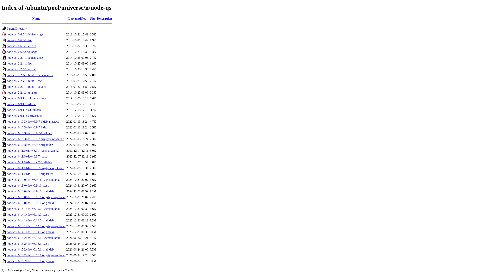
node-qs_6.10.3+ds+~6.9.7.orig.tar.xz (30, 144)
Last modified (77, 18)
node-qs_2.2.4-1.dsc (19, 63)
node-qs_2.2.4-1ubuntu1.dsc (24, 81)
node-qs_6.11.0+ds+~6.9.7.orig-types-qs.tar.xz (35, 168)
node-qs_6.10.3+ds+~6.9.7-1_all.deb (29, 133)
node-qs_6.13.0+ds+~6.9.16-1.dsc (28, 185)
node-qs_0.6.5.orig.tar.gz (22, 51)
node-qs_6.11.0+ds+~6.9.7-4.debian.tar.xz (33, 150)
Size (92, 18)
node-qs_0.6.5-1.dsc (19, 40)
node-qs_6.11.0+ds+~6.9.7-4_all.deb (29, 162)
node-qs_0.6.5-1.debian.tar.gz (25, 34)
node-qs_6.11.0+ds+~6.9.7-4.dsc (27, 156)
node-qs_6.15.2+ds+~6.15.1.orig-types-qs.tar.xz (36, 255)
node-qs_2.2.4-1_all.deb (21, 69)
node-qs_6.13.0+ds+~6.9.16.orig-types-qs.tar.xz (36, 197)
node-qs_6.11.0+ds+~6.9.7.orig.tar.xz (30, 174)
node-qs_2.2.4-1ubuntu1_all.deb (26, 86)
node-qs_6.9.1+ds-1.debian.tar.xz (27, 98)
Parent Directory (17, 28)
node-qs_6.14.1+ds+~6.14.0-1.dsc (28, 214)
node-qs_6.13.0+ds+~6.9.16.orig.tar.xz (30, 203)
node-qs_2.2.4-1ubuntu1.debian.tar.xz (30, 75)
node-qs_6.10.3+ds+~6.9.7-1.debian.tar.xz (33, 121)
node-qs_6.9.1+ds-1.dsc (21, 104)
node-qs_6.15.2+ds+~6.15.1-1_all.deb (30, 249)
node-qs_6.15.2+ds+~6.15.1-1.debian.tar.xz (33, 237)
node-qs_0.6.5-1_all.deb (21, 46)
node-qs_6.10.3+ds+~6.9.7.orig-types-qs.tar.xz (35, 139)
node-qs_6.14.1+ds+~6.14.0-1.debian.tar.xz (33, 208)
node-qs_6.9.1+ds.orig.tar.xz (24, 115)
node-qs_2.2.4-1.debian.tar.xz (25, 57)
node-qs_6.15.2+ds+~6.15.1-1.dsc (28, 243)
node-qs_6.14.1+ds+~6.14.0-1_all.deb (30, 220)
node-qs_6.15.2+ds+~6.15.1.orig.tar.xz (30, 261)
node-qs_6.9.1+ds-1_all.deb (24, 110)
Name (36, 18)
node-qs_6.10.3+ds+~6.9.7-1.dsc (27, 127)
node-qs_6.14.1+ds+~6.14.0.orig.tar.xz (30, 232)
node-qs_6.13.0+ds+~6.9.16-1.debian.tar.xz (33, 179)
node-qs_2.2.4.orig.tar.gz (22, 92)
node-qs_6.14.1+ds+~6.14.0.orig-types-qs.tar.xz (36, 226)
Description (104, 18)
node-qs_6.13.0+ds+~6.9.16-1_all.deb (30, 191)
